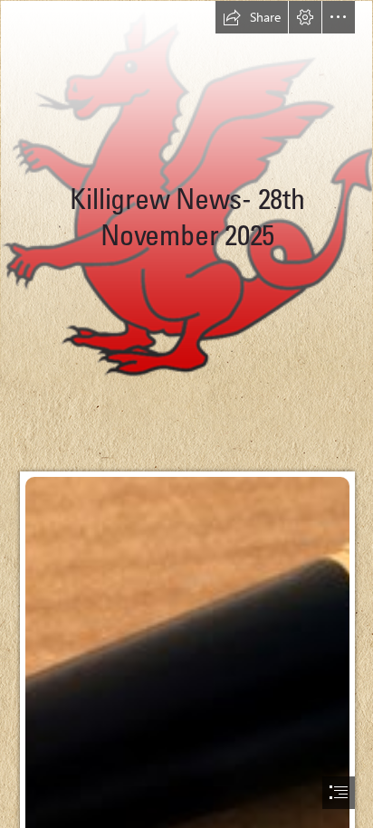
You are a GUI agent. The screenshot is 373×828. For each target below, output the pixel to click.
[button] (251, 17)
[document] (186, 414)
